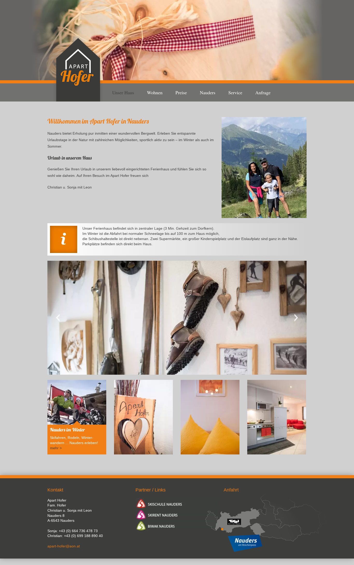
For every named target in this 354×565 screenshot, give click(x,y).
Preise (181, 92)
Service (235, 92)
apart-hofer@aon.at (63, 546)
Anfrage (263, 92)
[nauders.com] (265, 543)
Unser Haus (123, 92)
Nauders (207, 92)
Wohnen (154, 92)
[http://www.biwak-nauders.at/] (177, 525)
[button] (264, 167)
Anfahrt (231, 489)
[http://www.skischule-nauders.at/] (177, 503)
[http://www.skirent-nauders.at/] (177, 514)
